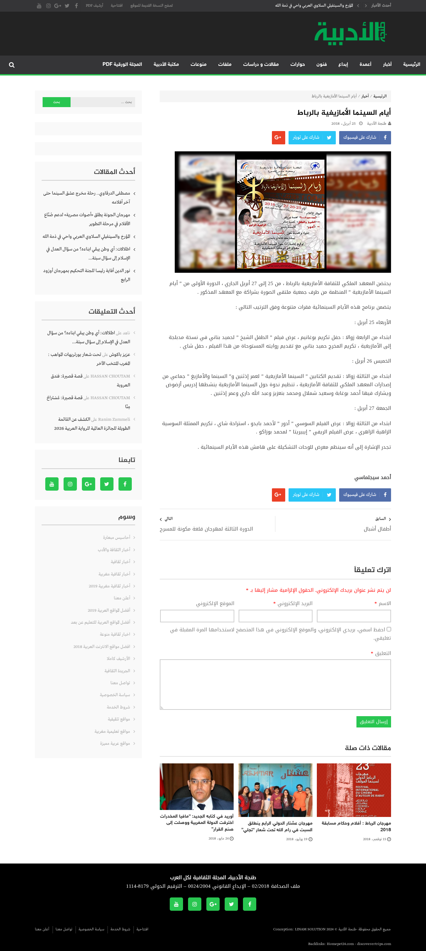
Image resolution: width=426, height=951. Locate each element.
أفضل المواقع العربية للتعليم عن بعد (100, 622)
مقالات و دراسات (261, 65)
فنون (322, 65)
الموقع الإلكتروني (215, 603)
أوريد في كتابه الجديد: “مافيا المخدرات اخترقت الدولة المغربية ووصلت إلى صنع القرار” (197, 823)
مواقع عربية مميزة (115, 743)
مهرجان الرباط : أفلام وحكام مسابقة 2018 (356, 827)
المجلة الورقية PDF (122, 65)
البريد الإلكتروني (293, 603)
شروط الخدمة (118, 707)
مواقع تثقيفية (119, 719)
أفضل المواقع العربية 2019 (109, 610)
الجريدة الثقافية (117, 671)
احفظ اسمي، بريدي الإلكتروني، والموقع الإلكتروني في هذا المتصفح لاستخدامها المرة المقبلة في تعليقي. (280, 634)
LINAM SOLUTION (310, 929)
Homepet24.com (340, 944)
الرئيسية (411, 65)
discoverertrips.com (374, 944)
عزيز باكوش (119, 355)
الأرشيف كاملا (118, 659)
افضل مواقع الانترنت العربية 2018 (102, 647)
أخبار (387, 65)
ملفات (225, 65)
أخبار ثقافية (120, 562)
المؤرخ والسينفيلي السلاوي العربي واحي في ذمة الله (314, 5)
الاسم (382, 603)
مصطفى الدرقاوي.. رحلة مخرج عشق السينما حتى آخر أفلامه (86, 197)
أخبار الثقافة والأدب (114, 550)
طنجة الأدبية (376, 123)
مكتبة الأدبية (166, 65)
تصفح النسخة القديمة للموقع (151, 5)
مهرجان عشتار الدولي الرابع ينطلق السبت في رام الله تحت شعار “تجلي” (277, 827)
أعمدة (365, 65)
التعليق (381, 653)
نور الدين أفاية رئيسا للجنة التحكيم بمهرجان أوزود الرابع (86, 275)
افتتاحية (117, 5)
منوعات (199, 65)
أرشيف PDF (94, 5)
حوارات (298, 65)
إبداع (343, 65)
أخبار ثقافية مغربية (114, 574)
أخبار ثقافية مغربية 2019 (109, 586)
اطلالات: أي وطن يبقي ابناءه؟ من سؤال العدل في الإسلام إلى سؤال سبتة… (88, 253)
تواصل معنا (120, 683)
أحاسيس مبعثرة (116, 538)
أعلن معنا (122, 598)
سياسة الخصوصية (115, 695)
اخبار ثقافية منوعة (115, 634)
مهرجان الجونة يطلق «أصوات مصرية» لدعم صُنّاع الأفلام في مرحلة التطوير (87, 219)
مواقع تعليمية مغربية (112, 731)
